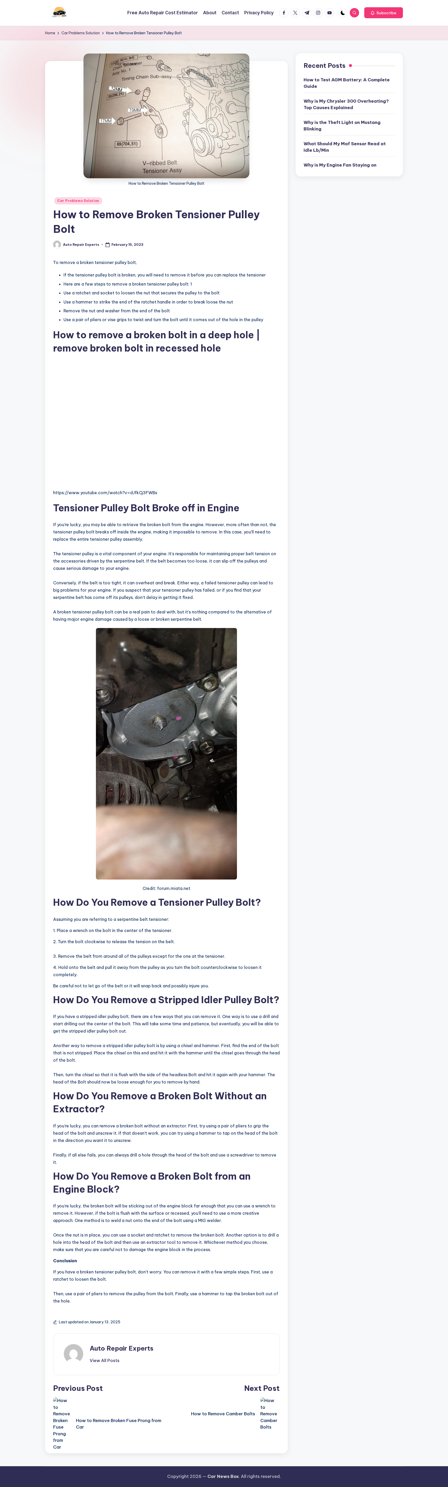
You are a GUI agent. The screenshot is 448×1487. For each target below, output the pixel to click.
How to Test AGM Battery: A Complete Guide (347, 83)
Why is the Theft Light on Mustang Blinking (342, 126)
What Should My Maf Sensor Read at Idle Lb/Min (345, 147)
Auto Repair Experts (121, 1348)
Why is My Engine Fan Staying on (340, 165)
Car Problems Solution (78, 201)
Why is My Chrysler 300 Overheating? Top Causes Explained (346, 104)
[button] (383, 12)
